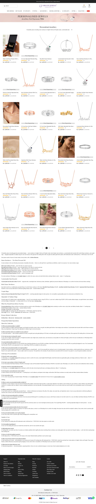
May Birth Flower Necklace (46, 58)
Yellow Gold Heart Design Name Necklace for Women (85, 227)
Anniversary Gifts (18, 317)
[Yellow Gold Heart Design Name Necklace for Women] (85, 214)
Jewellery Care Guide (51, 473)
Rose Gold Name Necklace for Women (85, 58)
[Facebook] (76, 475)
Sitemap (20, 471)
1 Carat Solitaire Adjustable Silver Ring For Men (66, 227)
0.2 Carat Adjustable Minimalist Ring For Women (29, 58)
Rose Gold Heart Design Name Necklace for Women (66, 193)
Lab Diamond (43, 11)
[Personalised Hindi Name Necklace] (66, 147)
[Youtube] (83, 475)
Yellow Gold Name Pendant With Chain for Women (11, 58)
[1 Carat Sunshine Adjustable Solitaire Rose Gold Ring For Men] (48, 181)
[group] (7, 60)
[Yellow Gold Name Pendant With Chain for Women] (11, 46)
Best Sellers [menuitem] (19, 11)
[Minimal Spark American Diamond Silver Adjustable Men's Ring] (85, 181)
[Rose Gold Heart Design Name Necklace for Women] (66, 181)
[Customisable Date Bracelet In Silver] (66, 46)
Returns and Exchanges (9, 467)
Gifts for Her (11, 317)
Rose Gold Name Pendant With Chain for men (29, 92)
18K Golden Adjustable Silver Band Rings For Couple (66, 126)
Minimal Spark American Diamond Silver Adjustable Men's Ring (85, 193)
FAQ (19, 467)
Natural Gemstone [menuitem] (54, 11)
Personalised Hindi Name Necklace (65, 160)
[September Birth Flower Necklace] (29, 147)
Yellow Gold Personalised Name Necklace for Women (11, 160)
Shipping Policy (7, 469)
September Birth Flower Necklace (28, 160)
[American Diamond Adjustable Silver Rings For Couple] (11, 79)
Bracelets (34, 467)
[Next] (53, 248)
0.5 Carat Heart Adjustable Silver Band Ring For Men (48, 126)
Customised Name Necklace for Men (85, 126)
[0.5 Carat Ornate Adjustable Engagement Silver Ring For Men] (66, 79)
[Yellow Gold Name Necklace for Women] (48, 147)
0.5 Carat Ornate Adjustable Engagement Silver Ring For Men (66, 92)
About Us (6, 461)
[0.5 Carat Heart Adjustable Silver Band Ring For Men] (48, 113)
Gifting (74, 11)
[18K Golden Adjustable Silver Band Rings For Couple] (66, 113)
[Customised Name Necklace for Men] (85, 113)
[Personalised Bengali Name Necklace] (48, 214)
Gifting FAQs (20, 473)
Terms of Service (7, 473)
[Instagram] (78, 475)
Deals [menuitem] (88, 11)
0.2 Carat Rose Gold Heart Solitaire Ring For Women (29, 126)
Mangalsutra (35, 475)
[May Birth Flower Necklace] (48, 46)
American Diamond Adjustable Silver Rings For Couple (11, 92)
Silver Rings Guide (51, 469)
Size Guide (49, 461)
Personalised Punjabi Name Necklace (11, 126)
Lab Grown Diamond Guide (53, 467)
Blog (19, 461)
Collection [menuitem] (81, 11)
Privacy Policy (21, 469)
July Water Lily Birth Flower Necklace (85, 92)
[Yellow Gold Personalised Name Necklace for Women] (11, 147)
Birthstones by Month (51, 465)
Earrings (34, 463)
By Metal (35, 11)
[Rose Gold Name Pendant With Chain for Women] (29, 181)
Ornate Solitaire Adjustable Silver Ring (85, 160)
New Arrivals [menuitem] (10, 11)
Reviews (20, 463)
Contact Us (20, 465)
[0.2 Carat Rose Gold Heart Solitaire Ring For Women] (29, 113)
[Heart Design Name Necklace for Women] (11, 214)
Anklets (34, 469)
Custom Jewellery (27, 317)
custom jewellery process (59, 376)
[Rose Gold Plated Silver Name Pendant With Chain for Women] (11, 181)
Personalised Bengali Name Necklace (48, 227)
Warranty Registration (23, 475)
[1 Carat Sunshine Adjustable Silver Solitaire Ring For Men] (48, 79)
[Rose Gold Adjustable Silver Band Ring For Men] (29, 214)
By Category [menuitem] (26, 11)
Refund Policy (7, 471)
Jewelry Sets (35, 473)
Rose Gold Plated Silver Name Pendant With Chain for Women (11, 193)
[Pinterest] (80, 475)
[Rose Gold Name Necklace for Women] (85, 46)
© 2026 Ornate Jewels (44, 502)
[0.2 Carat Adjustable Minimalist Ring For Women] (29, 46)
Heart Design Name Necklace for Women (11, 227)
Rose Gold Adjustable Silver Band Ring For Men (29, 227)
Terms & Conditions (8, 475)
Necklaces (34, 465)
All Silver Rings (38, 301)
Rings (33, 461)
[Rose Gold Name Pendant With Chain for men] (29, 79)
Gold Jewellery (35, 477)
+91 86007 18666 (22, 276)
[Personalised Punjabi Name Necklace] (11, 113)
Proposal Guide (50, 471)
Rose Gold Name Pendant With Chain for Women (29, 193)
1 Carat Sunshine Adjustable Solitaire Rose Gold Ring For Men (48, 193)
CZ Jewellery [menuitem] (65, 11)
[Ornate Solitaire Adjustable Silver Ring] (85, 147)
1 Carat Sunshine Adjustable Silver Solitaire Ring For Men (48, 92)
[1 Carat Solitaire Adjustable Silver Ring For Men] (66, 214)
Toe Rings (34, 471)
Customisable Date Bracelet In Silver (66, 58)
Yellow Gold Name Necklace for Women (48, 160)
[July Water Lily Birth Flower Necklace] (85, 79)
